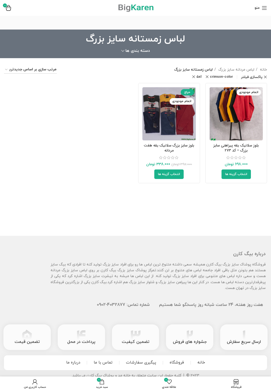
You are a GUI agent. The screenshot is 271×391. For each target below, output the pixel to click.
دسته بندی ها (137, 51)
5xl (198, 77)
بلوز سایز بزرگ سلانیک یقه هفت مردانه (169, 148)
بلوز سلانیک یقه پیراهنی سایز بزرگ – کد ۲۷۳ (236, 148)
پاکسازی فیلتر (252, 77)
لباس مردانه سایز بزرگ (235, 69)
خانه (263, 69)
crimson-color (221, 77)
